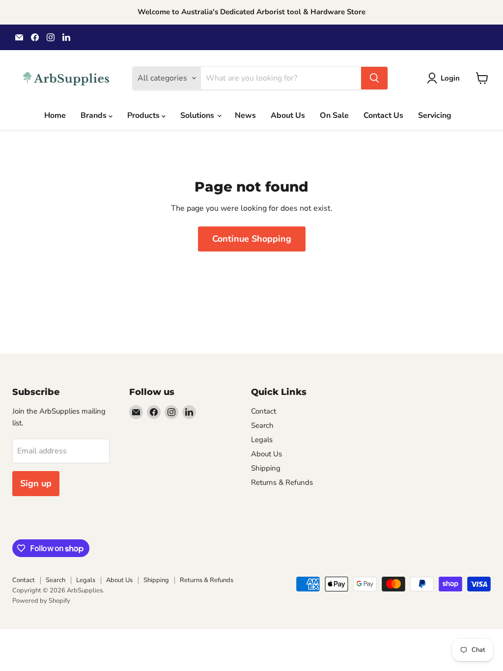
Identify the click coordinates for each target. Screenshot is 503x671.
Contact (263, 411)
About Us (288, 115)
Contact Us (383, 115)
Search (262, 425)
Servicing (434, 115)
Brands (95, 115)
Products (144, 115)
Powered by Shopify (41, 600)
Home (55, 115)
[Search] (374, 78)
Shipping (265, 468)
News (245, 115)
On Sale (334, 115)
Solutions (198, 115)
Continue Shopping (251, 239)
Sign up (36, 483)
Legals (262, 440)
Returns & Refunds (282, 482)
